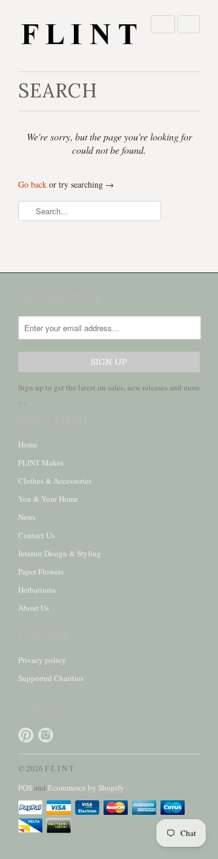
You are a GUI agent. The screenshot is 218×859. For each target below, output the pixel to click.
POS (25, 787)
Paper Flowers (41, 571)
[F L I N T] (78, 35)
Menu (163, 24)
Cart (188, 24)
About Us (33, 607)
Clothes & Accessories (54, 480)
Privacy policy (42, 659)
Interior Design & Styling (59, 553)
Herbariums (37, 589)
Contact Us (36, 535)
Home (28, 444)
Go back (32, 184)
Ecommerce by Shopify (86, 787)
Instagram (45, 735)
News (27, 517)
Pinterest (25, 735)
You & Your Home (48, 498)
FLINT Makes (41, 462)
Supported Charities (51, 678)
